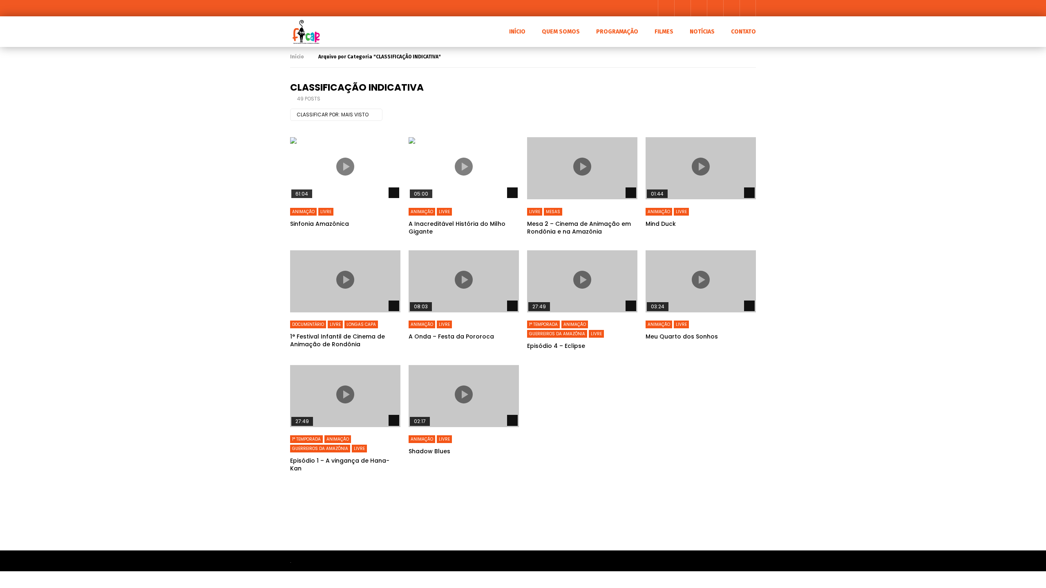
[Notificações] (731, 8)
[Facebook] (666, 8)
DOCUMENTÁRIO (308, 324)
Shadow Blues (429, 451)
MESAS (553, 212)
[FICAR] (305, 32)
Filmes (664, 31)
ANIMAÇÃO (303, 212)
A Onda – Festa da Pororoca (451, 336)
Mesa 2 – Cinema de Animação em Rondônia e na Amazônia (579, 228)
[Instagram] (699, 8)
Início (297, 57)
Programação (617, 31)
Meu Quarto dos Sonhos (682, 336)
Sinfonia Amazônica (319, 224)
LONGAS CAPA (361, 324)
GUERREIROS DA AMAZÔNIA (557, 334)
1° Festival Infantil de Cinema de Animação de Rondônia (337, 340)
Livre (325, 212)
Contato (743, 31)
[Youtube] (682, 8)
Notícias (702, 31)
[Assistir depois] (715, 8)
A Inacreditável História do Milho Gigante (457, 228)
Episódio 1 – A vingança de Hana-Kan (339, 464)
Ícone (345, 167)
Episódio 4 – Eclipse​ (556, 346)
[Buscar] (748, 8)
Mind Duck (661, 224)
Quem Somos (561, 31)
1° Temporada (543, 324)
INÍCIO (517, 31)
